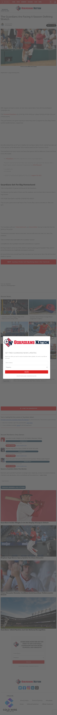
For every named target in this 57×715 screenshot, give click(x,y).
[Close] (52, 337)
